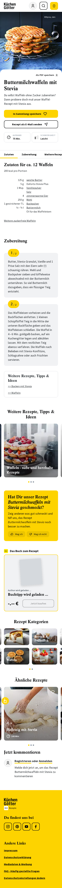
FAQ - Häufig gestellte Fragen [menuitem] (22, 871)
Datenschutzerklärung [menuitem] (17, 857)
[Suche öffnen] (43, 6)
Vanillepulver (33, 187)
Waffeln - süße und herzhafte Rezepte (30, 470)
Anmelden (45, 761)
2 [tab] (31, 482)
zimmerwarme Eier (37, 195)
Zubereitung (29, 154)
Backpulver (32, 203)
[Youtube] (26, 827)
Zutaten (9, 154)
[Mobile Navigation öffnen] (54, 6)
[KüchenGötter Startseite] (9, 6)
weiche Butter (34, 180)
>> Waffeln (14, 392)
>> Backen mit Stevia (20, 386)
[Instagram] (8, 827)
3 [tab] (33, 482)
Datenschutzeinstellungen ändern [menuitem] (24, 878)
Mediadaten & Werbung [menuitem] (18, 864)
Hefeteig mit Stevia (22, 729)
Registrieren (23, 761)
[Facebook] (36, 827)
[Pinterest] (17, 827)
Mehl (29, 199)
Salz (28, 191)
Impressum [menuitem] (11, 850)
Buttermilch (33, 207)
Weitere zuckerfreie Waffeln (20, 220)
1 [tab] (28, 482)
